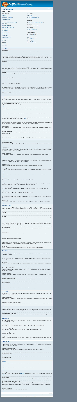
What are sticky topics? (4, 44)
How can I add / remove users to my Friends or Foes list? (33, 25)
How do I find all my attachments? (31, 38)
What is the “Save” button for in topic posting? (7, 36)
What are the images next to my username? (6, 25)
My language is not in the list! (5, 24)
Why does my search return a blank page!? (32, 29)
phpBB (25, 118)
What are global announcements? (5, 43)
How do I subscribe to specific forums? (31, 34)
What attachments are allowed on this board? (32, 37)
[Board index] (5, 4)
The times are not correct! (4, 23)
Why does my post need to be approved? (6, 37)
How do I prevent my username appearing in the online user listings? (9, 22)
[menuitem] (3, 8)
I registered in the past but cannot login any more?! (7, 17)
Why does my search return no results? (31, 28)
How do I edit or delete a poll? (5, 33)
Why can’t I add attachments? (5, 34)
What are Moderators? (29, 14)
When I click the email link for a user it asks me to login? (8, 27)
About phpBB (3, 374)
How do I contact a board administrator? (31, 42)
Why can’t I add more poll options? (5, 32)
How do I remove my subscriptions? (31, 35)
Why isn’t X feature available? (30, 41)
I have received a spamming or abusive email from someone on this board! (35, 22)
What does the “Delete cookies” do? (6, 19)
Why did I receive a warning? (5, 35)
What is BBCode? (4, 40)
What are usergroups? (29, 15)
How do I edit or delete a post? (5, 30)
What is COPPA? (3, 14)
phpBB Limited (22, 373)
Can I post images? (4, 42)
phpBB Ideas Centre (34, 378)
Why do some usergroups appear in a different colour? (33, 17)
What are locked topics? (4, 45)
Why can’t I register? (4, 15)
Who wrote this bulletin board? (30, 40)
